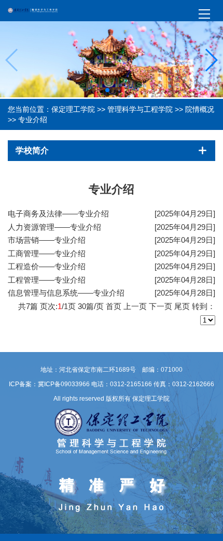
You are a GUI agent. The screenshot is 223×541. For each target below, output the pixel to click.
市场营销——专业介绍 (47, 240)
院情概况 (199, 109)
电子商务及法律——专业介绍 (58, 213)
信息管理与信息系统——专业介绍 (66, 292)
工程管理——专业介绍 (47, 279)
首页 (113, 306)
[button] (107, 90)
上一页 (135, 306)
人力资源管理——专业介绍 (54, 227)
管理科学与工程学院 (140, 109)
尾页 (182, 306)
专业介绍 (32, 119)
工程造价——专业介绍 (47, 266)
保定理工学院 (73, 109)
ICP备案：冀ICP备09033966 (49, 384)
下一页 (160, 306)
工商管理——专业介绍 (47, 253)
